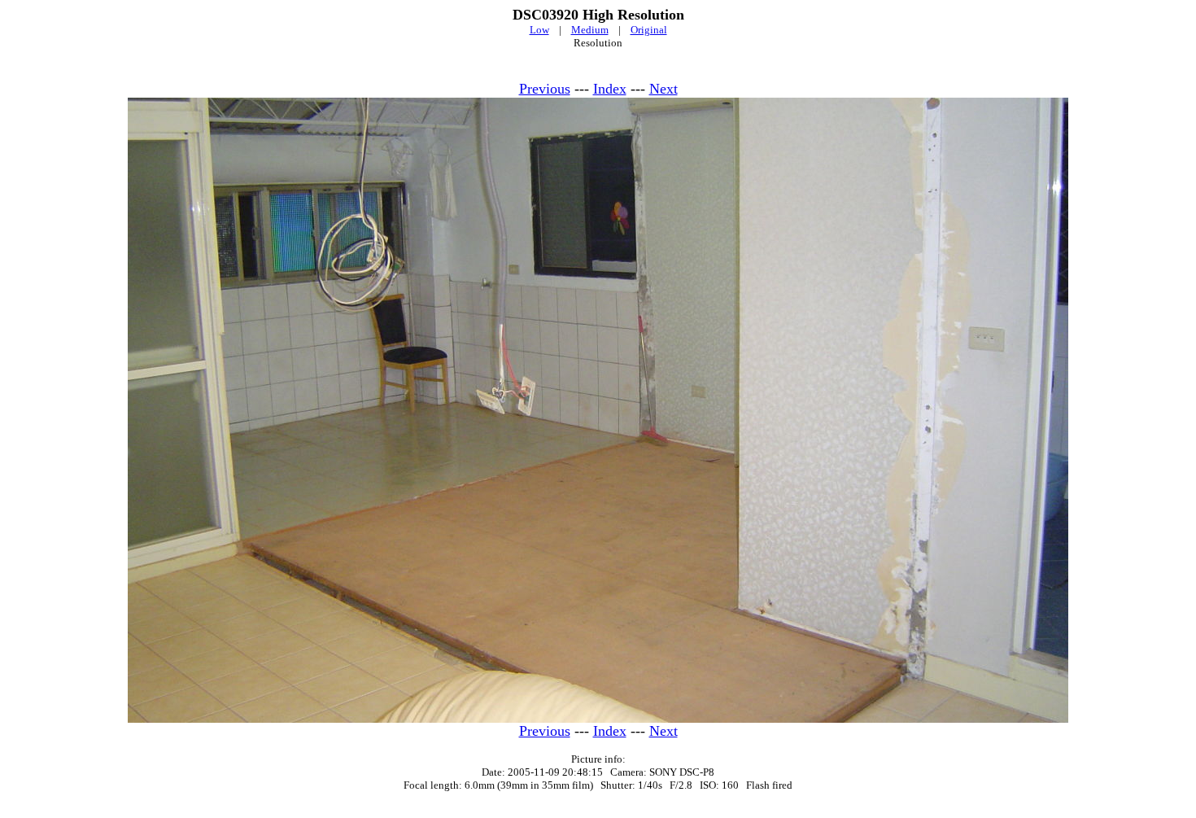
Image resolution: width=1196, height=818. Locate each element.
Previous (544, 89)
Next (663, 89)
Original (649, 30)
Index (609, 89)
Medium (590, 30)
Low (539, 30)
